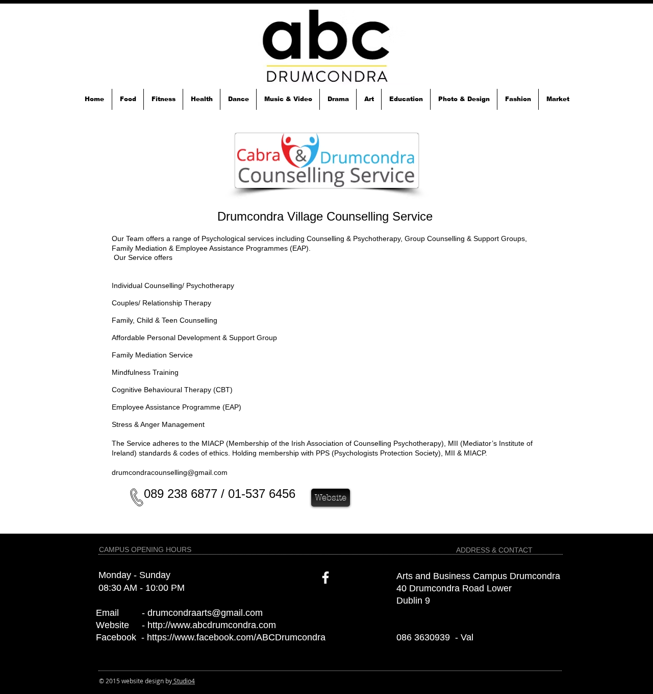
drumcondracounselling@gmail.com (170, 472)
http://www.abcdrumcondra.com (211, 625)
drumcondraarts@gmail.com (205, 613)
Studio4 (183, 681)
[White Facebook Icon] (325, 577)
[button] (127, 99)
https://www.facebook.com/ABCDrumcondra (236, 637)
